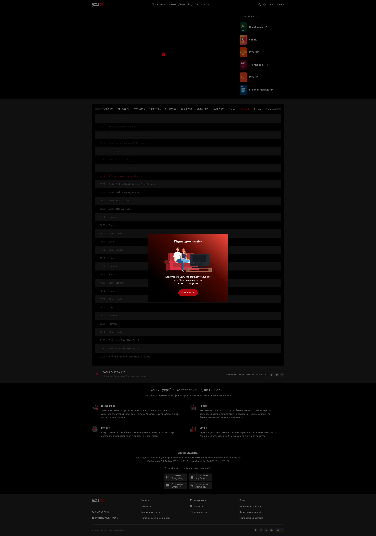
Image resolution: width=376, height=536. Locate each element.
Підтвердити (188, 292)
